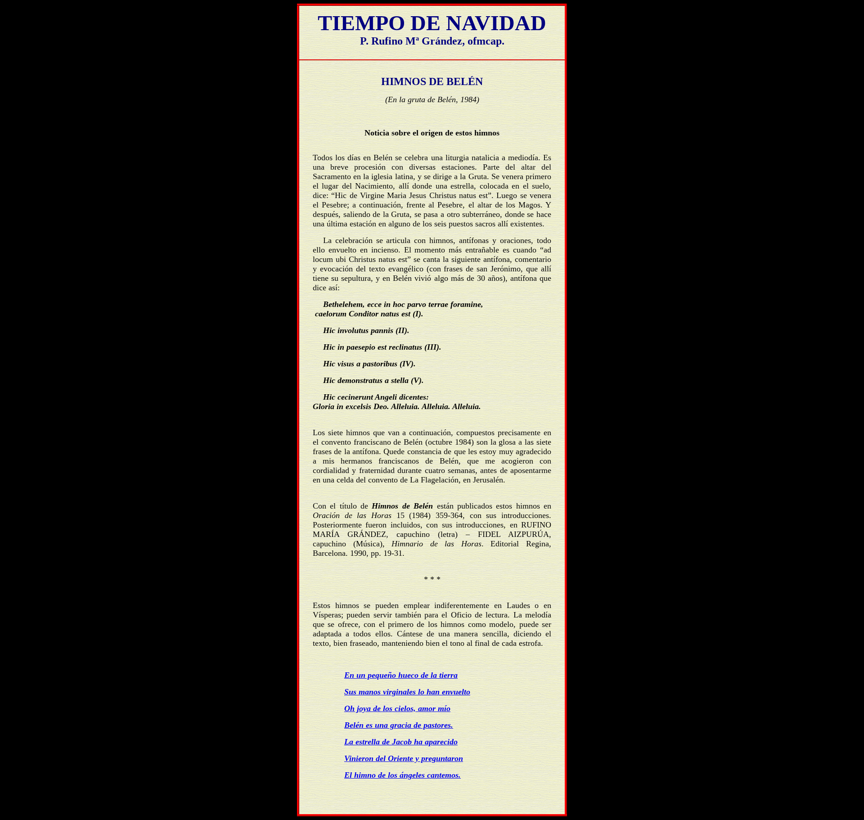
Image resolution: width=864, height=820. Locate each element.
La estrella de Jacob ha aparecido (401, 741)
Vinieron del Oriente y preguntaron (403, 758)
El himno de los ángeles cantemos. (402, 774)
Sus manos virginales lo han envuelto (407, 691)
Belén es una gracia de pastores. (398, 725)
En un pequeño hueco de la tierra (401, 675)
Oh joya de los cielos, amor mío (397, 708)
